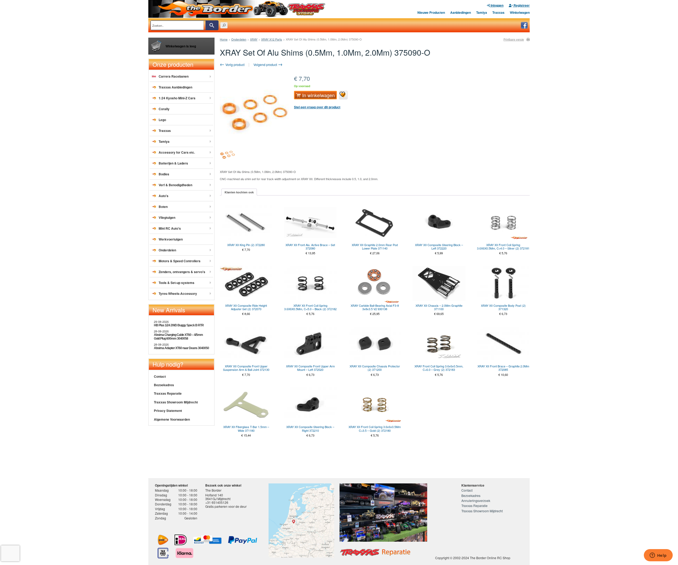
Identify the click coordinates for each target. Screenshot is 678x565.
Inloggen (496, 5)
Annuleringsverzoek (475, 500)
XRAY (253, 39)
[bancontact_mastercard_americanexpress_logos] (207, 540)
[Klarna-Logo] (184, 553)
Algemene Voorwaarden (172, 419)
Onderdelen (238, 39)
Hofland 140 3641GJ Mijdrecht (217, 497)
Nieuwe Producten (431, 12)
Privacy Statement (168, 410)
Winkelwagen (520, 12)
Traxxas (498, 12)
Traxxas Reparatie (168, 393)
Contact (160, 376)
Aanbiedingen (460, 12)
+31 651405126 (216, 502)
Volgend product (265, 64)
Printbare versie (513, 39)
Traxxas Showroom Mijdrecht (176, 402)
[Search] (212, 25)
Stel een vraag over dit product (317, 107)
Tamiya (481, 12)
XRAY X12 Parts (271, 39)
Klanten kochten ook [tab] (239, 192)
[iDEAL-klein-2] (181, 540)
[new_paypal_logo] (242, 540)
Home (224, 39)
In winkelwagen (318, 95)
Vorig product (234, 64)
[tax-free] (163, 553)
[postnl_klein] (163, 540)
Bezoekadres (164, 384)
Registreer (521, 5)
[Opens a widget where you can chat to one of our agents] (658, 555)
